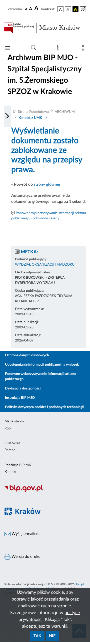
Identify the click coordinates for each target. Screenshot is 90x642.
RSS (7, 428)
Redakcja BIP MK (17, 465)
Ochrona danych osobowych (27, 355)
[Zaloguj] (84, 49)
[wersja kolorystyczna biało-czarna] (68, 9)
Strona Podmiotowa (33, 112)
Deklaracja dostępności (23, 388)
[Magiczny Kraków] (45, 514)
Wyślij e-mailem (25, 534)
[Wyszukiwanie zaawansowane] (33, 47)
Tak (37, 636)
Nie (52, 636)
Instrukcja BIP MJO (20, 398)
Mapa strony (14, 421)
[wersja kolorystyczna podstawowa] (60, 9)
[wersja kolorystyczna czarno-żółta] (75, 9)
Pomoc (9, 450)
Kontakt (10, 472)
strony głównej (47, 184)
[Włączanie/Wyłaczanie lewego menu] (7, 116)
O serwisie (12, 443)
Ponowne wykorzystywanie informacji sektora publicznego (40, 376)
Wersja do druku (25, 557)
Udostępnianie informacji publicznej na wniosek (42, 364)
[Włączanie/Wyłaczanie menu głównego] (7, 48)
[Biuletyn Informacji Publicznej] (45, 491)
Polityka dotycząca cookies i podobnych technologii (44, 407)
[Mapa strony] (59, 49)
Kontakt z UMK (30, 118)
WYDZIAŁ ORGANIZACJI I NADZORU (44, 264)
